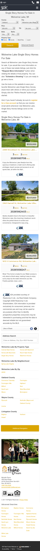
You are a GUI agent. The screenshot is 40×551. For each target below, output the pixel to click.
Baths (13, 32)
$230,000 (31, 256)
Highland (22, 383)
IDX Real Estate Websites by (10, 547)
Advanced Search (27, 45)
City (22, 20)
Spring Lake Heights (7, 364)
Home (5, 40)
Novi (21, 386)
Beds (3, 32)
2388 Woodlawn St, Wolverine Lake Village (20, 150)
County (3, 20)
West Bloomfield (25, 389)
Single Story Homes (7, 356)
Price (3, 26)
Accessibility (5, 549)
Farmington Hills (6, 383)
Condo (12, 40)
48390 (3, 372)
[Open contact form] (38, 2)
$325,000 (31, 144)
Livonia (3, 406)
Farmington (23, 380)
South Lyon (4, 389)
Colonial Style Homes (8, 350)
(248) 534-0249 (6, 485)
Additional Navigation (20, 428)
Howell (3, 417)
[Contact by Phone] (33, 2)
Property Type (6, 38)
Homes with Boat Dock (8, 353)
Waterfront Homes (25, 356)
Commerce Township (7, 380)
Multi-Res (20, 40)
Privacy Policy (24, 500)
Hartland (22, 414)
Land (28, 40)
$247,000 (31, 197)
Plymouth (4, 400)
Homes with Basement (27, 350)
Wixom (3, 392)
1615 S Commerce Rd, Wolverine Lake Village (20, 261)
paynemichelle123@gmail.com (10, 487)
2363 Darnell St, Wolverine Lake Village (20, 203)
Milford (3, 386)
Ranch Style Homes (26, 353)
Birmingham (23, 392)
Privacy (19, 549)
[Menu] (37, 7)
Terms (13, 549)
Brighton (4, 414)
